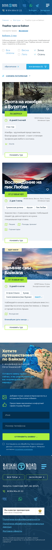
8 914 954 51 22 (14, 10)
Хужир (26, 293)
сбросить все (10, 67)
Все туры (32, 10)
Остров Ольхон (13, 293)
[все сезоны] (10, 52)
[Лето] (26, 55)
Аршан (30, 207)
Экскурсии (45, 10)
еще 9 (37, 297)
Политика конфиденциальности (21, 519)
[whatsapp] (30, 5)
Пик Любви (41, 207)
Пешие (12, 224)
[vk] (24, 5)
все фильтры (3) (36, 67)
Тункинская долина (14, 207)
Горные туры (14, 229)
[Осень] (42, 55)
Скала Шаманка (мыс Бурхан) (18, 297)
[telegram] (37, 5)
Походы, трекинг (29, 224)
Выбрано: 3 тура (9, 36)
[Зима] (42, 51)
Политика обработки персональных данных (23, 525)
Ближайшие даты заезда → (17, 320)
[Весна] (26, 51)
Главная (5, 20)
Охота (11, 144)
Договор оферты (12, 531)
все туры (12, 477)
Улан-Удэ (10, 127)
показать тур (16, 155)
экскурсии (35, 477)
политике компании (24, 449)
